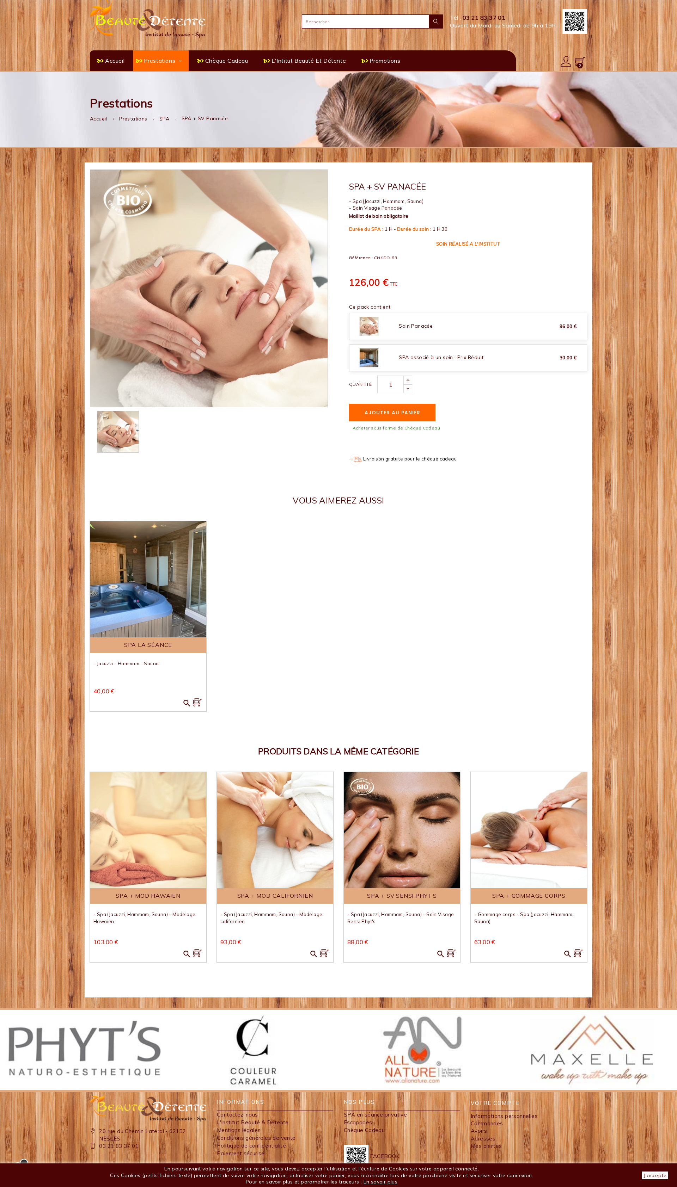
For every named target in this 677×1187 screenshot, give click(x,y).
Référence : (361, 257)
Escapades (358, 1122)
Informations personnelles (504, 1116)
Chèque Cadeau (364, 1130)
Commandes (487, 1123)
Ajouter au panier (392, 412)
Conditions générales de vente (256, 1138)
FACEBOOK (384, 1156)
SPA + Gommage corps (529, 895)
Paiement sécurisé (241, 1153)
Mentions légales (239, 1130)
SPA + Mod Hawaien (148, 895)
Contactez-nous (237, 1114)
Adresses (483, 1138)
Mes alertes (486, 1146)
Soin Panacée (416, 326)
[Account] (566, 60)
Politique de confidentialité (251, 1145)
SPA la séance (148, 644)
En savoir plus (381, 1182)
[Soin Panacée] (369, 326)
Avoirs (479, 1130)
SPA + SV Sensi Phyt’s (402, 895)
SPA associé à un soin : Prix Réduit (441, 357)
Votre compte (495, 1103)
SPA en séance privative (375, 1114)
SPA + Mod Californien (275, 895)
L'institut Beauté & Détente (253, 1122)
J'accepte (655, 1175)
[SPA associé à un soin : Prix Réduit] (369, 357)
